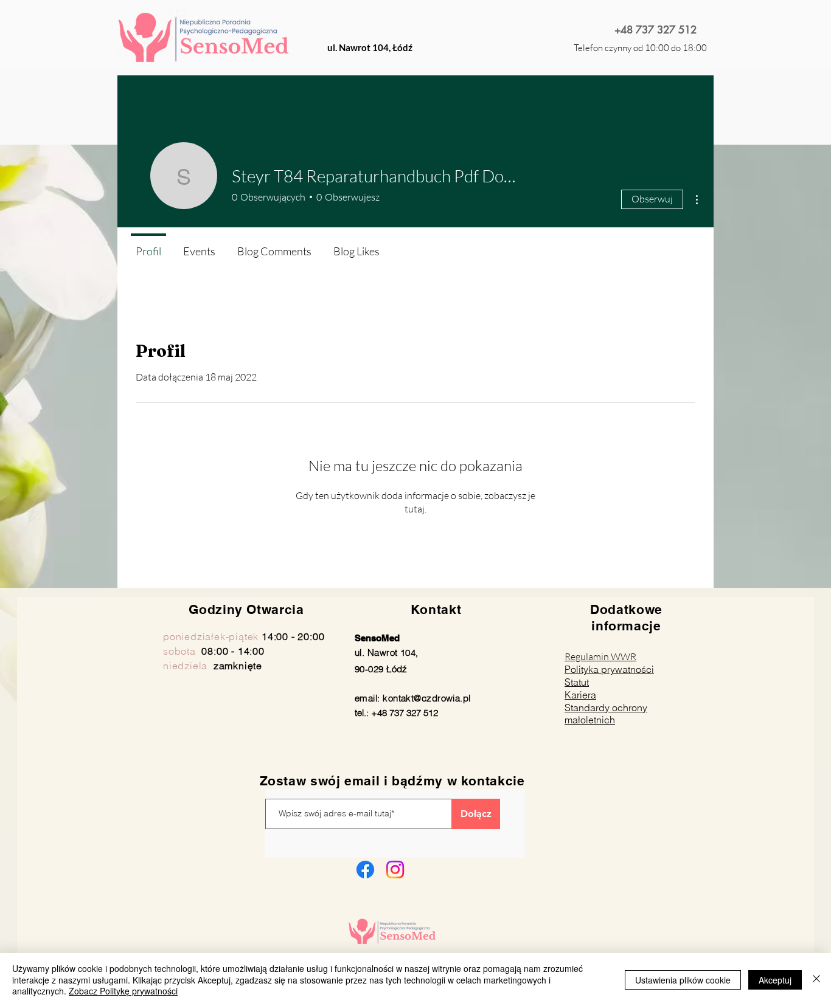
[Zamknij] (816, 979)
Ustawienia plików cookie (683, 980)
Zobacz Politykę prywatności (123, 991)
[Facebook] (365, 869)
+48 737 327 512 (655, 29)
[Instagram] (395, 869)
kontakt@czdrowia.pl (427, 698)
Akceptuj (775, 980)
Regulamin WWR (600, 656)
